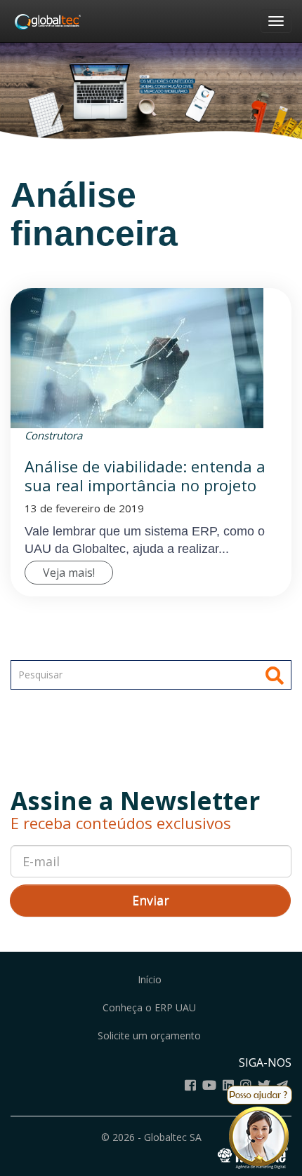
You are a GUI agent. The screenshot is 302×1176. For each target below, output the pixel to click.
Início (150, 979)
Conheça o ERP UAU (149, 1007)
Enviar (150, 899)
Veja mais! (69, 572)
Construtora (53, 435)
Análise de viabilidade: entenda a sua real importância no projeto (145, 475)
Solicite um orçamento (149, 1035)
